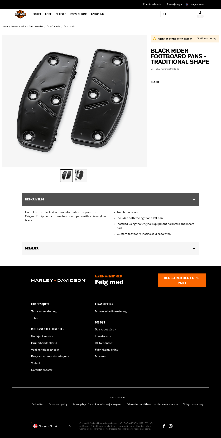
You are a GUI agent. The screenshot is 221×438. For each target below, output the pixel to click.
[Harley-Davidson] (60, 280)
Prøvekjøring (173, 4)
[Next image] (140, 101)
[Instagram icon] (171, 426)
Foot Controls (53, 26)
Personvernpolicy (58, 404)
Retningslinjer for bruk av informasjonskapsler (97, 404)
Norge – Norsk (197, 4)
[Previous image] (8, 101)
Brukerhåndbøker (42, 343)
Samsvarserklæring (43, 311)
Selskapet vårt (104, 329)
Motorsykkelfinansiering (111, 311)
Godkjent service (42, 336)
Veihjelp (36, 363)
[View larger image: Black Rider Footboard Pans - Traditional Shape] (74, 100)
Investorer (101, 336)
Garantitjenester (41, 370)
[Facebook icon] (164, 426)
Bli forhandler (104, 343)
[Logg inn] (200, 14)
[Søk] (176, 14)
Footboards (69, 26)
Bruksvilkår (37, 404)
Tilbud (35, 318)
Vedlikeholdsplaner (43, 349)
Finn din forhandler (152, 4)
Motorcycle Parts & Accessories (27, 26)
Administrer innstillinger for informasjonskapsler (152, 404)
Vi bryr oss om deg (193, 404)
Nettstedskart (117, 397)
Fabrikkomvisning (106, 349)
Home (5, 26)
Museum (101, 356)
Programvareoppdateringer (49, 356)
